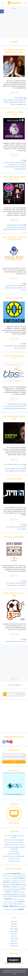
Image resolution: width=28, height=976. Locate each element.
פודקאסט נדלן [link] (6, 891)
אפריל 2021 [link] (14, 933)
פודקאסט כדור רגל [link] (21, 164)
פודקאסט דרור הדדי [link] (9, 406)
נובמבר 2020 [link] (14, 945)
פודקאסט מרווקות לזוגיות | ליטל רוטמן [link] (14, 840)
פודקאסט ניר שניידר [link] (19, 100)
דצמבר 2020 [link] (14, 943)
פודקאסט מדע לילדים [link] (6, 889)
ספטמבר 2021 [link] (14, 931)
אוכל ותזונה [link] (21, 97)
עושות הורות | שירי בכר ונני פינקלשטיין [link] (14, 844)
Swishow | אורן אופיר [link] (14, 298)
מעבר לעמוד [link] (14, 92)
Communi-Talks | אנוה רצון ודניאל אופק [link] (14, 856)
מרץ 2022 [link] (14, 924)
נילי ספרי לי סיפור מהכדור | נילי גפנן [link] (14, 842)
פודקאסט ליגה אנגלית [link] (20, 166)
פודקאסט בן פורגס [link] (9, 162)
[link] (2, 11)
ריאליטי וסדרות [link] (14, 823)
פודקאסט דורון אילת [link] (19, 285)
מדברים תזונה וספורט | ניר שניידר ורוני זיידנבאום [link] (14, 50)
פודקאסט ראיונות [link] (21, 229)
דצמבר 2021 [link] (14, 926)
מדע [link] (18, 404)
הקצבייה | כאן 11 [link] (14, 851)
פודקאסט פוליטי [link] (22, 896)
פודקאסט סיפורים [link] (21, 894)
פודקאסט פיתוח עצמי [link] (8, 408)
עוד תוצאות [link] (14, 679)
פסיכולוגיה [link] (10, 404)
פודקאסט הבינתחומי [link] (11, 876)
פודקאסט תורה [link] (7, 909)
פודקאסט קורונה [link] (5, 896)
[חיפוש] (4, 694)
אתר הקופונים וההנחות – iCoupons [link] (14, 963)
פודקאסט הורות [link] (5, 876)
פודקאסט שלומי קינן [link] (13, 909)
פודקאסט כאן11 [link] (16, 884)
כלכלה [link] (22, 225)
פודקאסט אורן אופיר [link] (19, 346)
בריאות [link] (22, 404)
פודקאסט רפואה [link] (18, 904)
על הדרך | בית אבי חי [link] (14, 858)
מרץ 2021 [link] (14, 936)
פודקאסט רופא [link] (16, 901)
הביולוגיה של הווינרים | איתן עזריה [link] (14, 417)
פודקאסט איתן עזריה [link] (10, 468)
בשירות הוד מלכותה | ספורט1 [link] (14, 113)
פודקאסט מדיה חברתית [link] (15, 889)
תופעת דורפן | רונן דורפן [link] (14, 537)
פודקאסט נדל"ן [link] (14, 891)
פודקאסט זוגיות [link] (11, 878)
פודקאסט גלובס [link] (19, 876)
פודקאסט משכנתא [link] (21, 891)
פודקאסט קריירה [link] (14, 899)
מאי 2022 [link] (14, 921)
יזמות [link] (22, 464)
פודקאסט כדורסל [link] (11, 227)
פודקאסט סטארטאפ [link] (7, 892)
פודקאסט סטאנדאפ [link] (14, 892)
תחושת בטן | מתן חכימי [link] (14, 854)
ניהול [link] (19, 464)
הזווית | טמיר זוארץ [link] (14, 479)
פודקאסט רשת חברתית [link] (8, 903)
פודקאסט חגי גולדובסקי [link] (21, 880)
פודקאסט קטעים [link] (21, 899)
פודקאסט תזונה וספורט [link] (16, 104)
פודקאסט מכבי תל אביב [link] (19, 348)
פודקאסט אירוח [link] (20, 227)
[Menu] (26, 3)
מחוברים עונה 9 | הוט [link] (14, 861)
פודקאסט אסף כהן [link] (19, 162)
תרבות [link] (9, 225)
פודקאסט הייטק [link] (20, 878)
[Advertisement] (14, 23)
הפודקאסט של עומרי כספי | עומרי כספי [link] (14, 178)
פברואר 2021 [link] (14, 938)
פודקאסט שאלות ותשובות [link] (9, 229)
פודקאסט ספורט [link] (14, 102)
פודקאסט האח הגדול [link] (14, 794)
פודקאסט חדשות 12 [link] (14, 880)
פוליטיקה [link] (13, 225)
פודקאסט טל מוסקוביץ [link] (6, 880)
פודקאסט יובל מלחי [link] (21, 882)
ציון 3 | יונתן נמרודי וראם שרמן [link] (14, 594)
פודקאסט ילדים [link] (13, 882)
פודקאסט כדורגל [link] (11, 164)
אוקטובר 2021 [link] (14, 929)
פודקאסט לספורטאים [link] (20, 408)
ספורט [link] (15, 97)
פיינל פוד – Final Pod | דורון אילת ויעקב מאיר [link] (14, 238)
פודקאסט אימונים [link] (19, 406)
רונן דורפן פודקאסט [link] (12, 585)
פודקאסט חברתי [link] (6, 878)
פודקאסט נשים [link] (21, 892)
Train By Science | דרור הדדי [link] (14, 357)
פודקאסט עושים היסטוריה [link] (9, 894)
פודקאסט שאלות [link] (21, 906)
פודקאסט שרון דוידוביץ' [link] (20, 169)
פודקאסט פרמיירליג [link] (9, 166)
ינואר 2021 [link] (14, 941)
